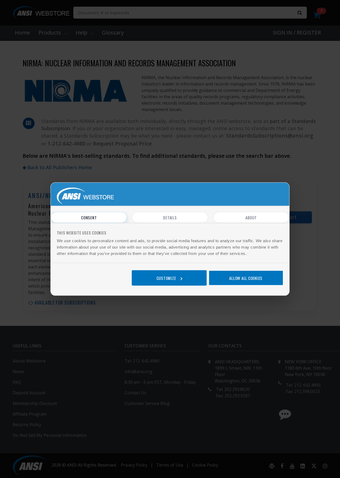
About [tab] (251, 217)
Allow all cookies (245, 278)
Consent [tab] (89, 217)
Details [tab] (170, 217)
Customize (166, 278)
